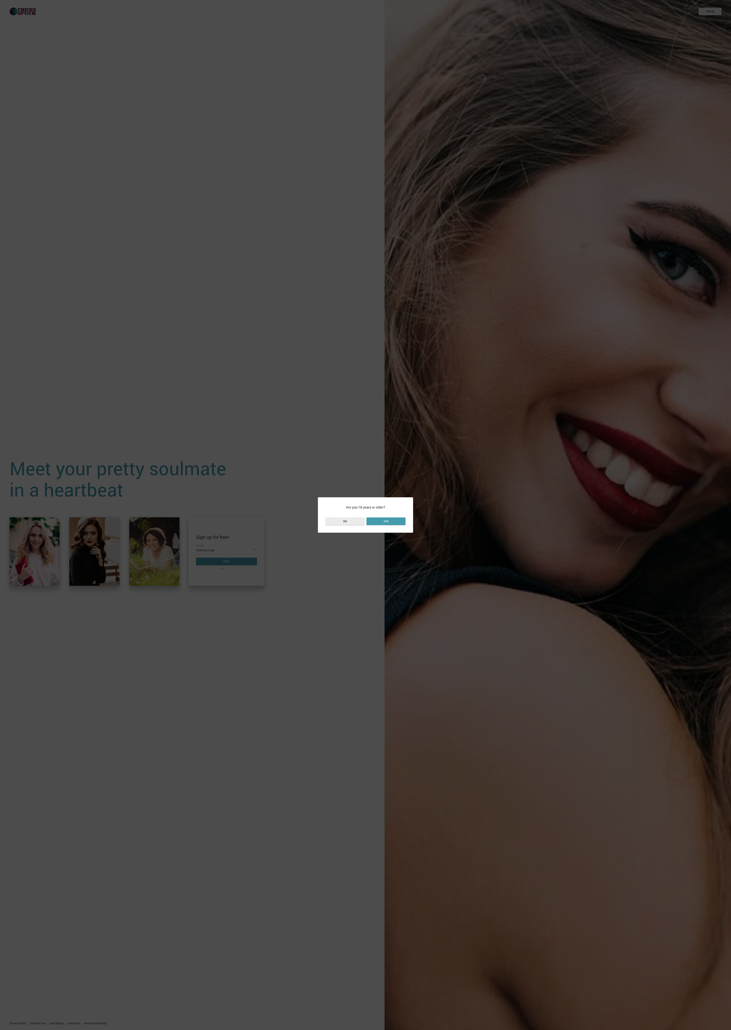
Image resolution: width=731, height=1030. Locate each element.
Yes (386, 521)
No (345, 521)
